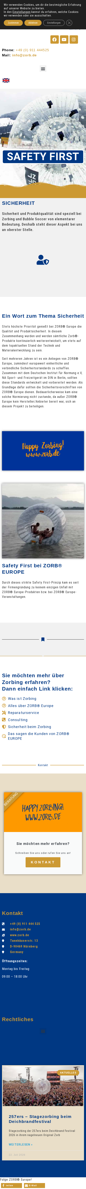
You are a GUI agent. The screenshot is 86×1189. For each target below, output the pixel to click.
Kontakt (43, 862)
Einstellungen (22, 11)
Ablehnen (33, 22)
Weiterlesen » (21, 1144)
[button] (43, 68)
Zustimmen (13, 22)
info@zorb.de (24, 55)
